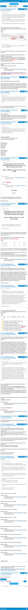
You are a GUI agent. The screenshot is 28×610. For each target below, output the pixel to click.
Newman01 (21, 264)
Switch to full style (14, 3)
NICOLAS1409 (20, 424)
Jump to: (2, 581)
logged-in (25, 69)
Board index (3, 608)
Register (6, 238)
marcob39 (21, 158)
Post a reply (3, 6)
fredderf (22, 91)
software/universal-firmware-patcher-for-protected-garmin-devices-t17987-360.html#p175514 (13, 569)
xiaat (22, 110)
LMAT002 (21, 77)
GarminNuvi (21, 9)
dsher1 (22, 573)
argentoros (21, 416)
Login (10, 238)
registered (18, 69)
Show (6, 561)
